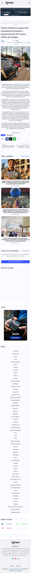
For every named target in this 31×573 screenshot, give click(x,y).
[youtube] (15, 559)
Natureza (15, 449)
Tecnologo (15, 498)
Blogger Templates (14, 569)
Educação (15, 392)
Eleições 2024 (15, 394)
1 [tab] (13, 17)
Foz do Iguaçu (15, 416)
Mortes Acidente (15, 441)
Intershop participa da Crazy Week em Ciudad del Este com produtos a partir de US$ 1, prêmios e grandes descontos (15, 211)
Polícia (15, 468)
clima (15, 364)
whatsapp (24, 524)
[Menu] (2, 3)
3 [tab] (18, 17)
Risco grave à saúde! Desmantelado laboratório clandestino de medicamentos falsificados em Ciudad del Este (15, 240)
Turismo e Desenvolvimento (15, 506)
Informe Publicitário (15, 430)
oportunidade (15, 460)
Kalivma (20, 570)
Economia (15, 389)
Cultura (15, 373)
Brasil (15, 356)
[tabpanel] (15, 12)
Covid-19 (15, 370)
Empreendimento (15, 400)
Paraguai (15, 463)
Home (12, 566)
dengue (15, 378)
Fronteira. (15, 422)
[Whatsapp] (14, 139)
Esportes (15, 408)
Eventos (15, 411)
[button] (29, 3)
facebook (9, 524)
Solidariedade (15, 493)
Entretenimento (15, 405)
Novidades (16, 455)
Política (15, 471)
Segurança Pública (15, 485)
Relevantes (15, 474)
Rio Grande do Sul (15, 479)
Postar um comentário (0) (15, 261)
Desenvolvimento (15, 381)
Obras (15, 457)
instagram (9, 528)
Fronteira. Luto (15, 425)
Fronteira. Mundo (15, 427)
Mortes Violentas (15, 444)
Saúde (15, 482)
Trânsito (15, 504)
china (15, 359)
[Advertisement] (15, 286)
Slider (15, 490)
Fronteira (15, 419)
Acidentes (15, 351)
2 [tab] (15, 17)
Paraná (15, 465)
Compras (15, 367)
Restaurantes (15, 476)
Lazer (15, 435)
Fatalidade (15, 414)
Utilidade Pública (15, 509)
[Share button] (18, 139)
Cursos (15, 375)
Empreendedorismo (15, 397)
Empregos (15, 403)
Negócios (15, 452)
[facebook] (13, 559)
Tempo (15, 501)
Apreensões (15, 353)
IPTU (15, 433)
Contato (18, 566)
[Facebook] (7, 139)
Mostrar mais (25, 156)
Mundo (15, 446)
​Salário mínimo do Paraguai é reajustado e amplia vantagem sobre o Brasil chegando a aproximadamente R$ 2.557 (15, 182)
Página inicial (4, 21)
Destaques (12, 21)
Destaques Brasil (15, 386)
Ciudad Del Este (15, 362)
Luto (15, 438)
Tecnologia (15, 496)
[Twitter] (10, 139)
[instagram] (18, 559)
